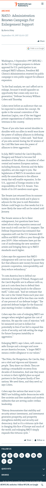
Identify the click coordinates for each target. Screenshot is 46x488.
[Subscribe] (9, 461)
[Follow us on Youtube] (4, 455)
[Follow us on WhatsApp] (4, 461)
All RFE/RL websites (8, 485)
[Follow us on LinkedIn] (39, 455)
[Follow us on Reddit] (9, 455)
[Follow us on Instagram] (15, 455)
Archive (6, 11)
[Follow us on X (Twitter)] (27, 455)
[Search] (42, 485)
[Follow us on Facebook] (33, 455)
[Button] (41, 41)
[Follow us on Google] (21, 455)
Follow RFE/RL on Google (28, 485)
